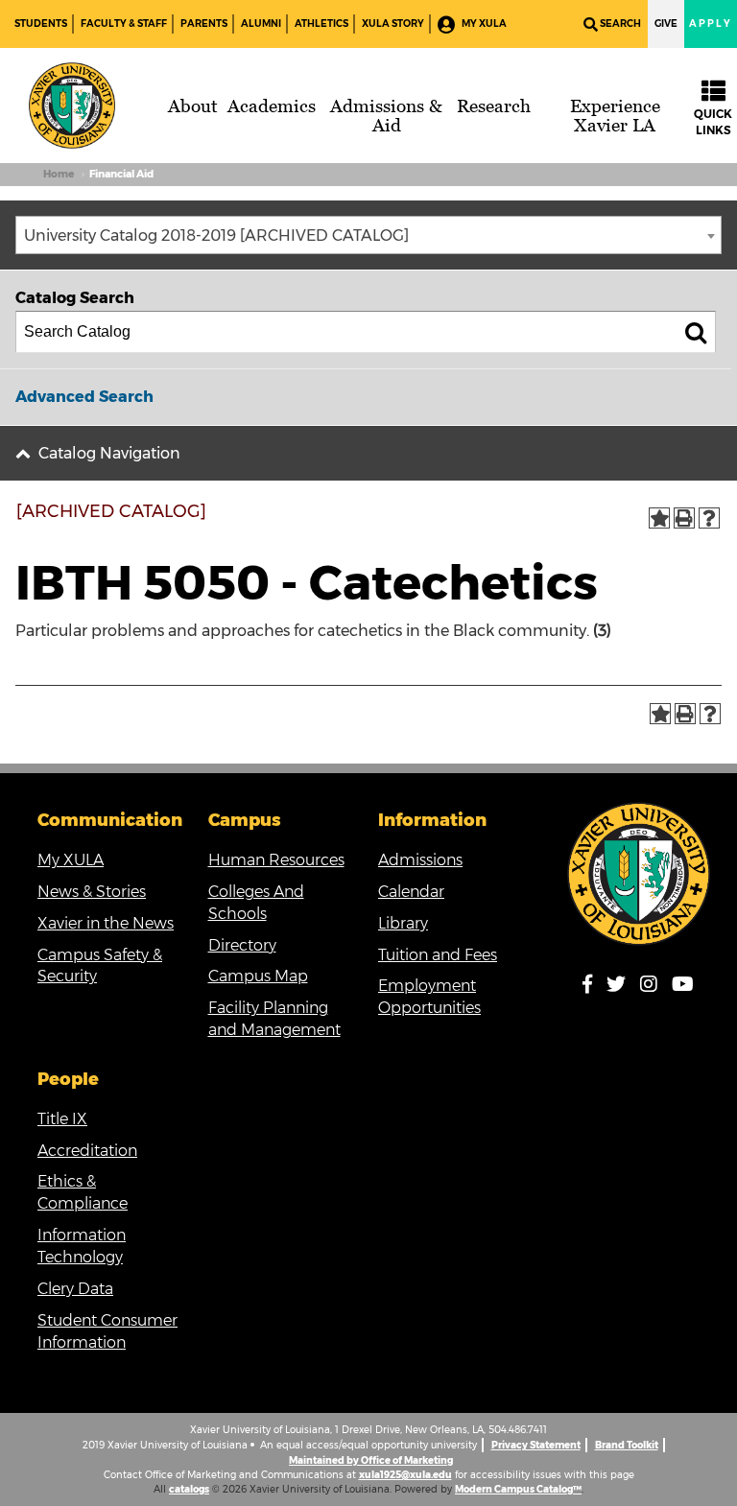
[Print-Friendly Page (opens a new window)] (684, 518)
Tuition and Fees (437, 955)
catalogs (189, 1489)
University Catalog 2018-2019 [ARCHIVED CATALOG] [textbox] (216, 235)
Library (403, 923)
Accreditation (87, 1150)
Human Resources (276, 860)
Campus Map (258, 976)
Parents (203, 23)
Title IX (62, 1119)
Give (666, 23)
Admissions (420, 860)
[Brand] (72, 105)
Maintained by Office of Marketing (371, 1460)
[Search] (696, 332)
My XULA (483, 23)
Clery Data (75, 1289)
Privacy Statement (536, 1445)
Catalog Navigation (109, 453)
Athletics (321, 23)
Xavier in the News (105, 923)
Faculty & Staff (124, 23)
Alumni (261, 23)
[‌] (593, 987)
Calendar (411, 891)
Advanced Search (84, 397)
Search (620, 23)
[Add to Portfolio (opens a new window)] (659, 518)
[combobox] (368, 235)
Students (40, 23)
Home (58, 174)
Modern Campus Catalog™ (518, 1489)
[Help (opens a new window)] (709, 518)
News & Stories (91, 891)
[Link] (639, 874)
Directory (242, 945)
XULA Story (393, 23)
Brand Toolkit (626, 1445)
